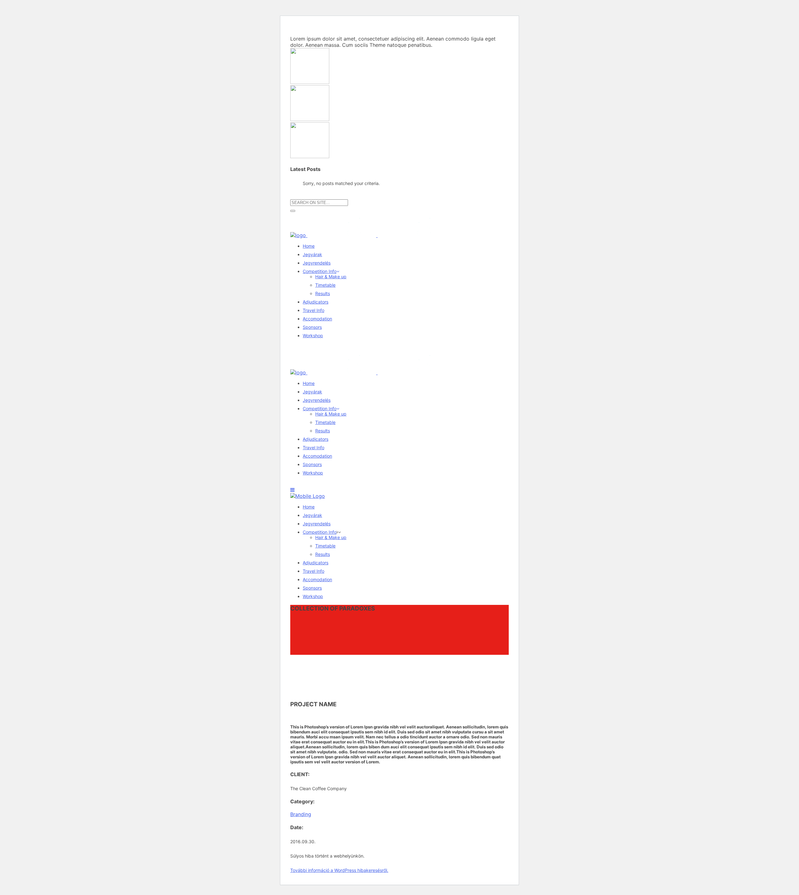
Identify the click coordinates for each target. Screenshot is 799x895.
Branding (300, 814)
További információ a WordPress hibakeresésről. (339, 870)
